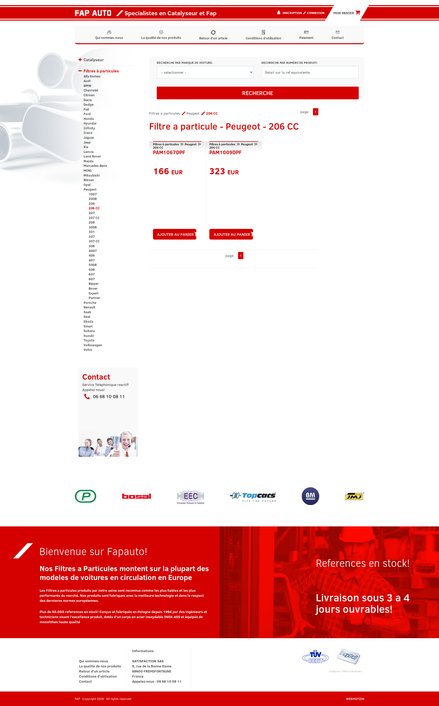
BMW (87, 85)
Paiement (306, 37)
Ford (87, 114)
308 (92, 246)
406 (92, 255)
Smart (88, 326)
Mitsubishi (92, 175)
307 (92, 236)
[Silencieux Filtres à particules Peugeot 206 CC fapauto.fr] (95, 12)
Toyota (89, 340)
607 (92, 274)
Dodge (88, 104)
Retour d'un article (213, 38)
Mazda (88, 161)
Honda (89, 118)
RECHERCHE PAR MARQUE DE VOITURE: (185, 63)
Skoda (88, 321)
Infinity (89, 128)
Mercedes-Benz (95, 165)
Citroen (89, 95)
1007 (93, 194)
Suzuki (89, 335)
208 (92, 222)
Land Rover (92, 156)
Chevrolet (91, 90)
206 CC (94, 208)
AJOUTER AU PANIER (175, 234)
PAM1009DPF (225, 152)
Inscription (292, 13)
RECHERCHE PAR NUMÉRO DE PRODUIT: (289, 63)
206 (92, 203)
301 (92, 231)
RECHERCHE (257, 93)
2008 (93, 198)
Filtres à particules (101, 70)
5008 (93, 264)
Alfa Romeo (92, 76)
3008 (93, 227)
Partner (94, 297)
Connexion (315, 13)
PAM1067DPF (169, 152)
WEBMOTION (355, 699)
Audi (87, 81)
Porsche (90, 302)
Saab (87, 312)
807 (92, 279)
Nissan (89, 180)
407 (92, 260)
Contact (338, 37)
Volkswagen (93, 345)
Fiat (86, 109)
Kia (86, 147)
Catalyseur (94, 59)
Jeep (87, 142)
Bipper (94, 283)
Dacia (88, 100)
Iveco (88, 132)
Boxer (93, 288)
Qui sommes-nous (109, 37)
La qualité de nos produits (161, 37)
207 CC (94, 217)
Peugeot (90, 189)
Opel (87, 184)
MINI (88, 170)
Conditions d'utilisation (263, 38)
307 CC (94, 241)
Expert (94, 293)
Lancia (88, 151)
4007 (93, 250)
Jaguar (89, 137)
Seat (87, 316)
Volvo (88, 349)
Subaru (89, 330)
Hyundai (90, 123)
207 (92, 213)
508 (92, 269)
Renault (89, 307)
